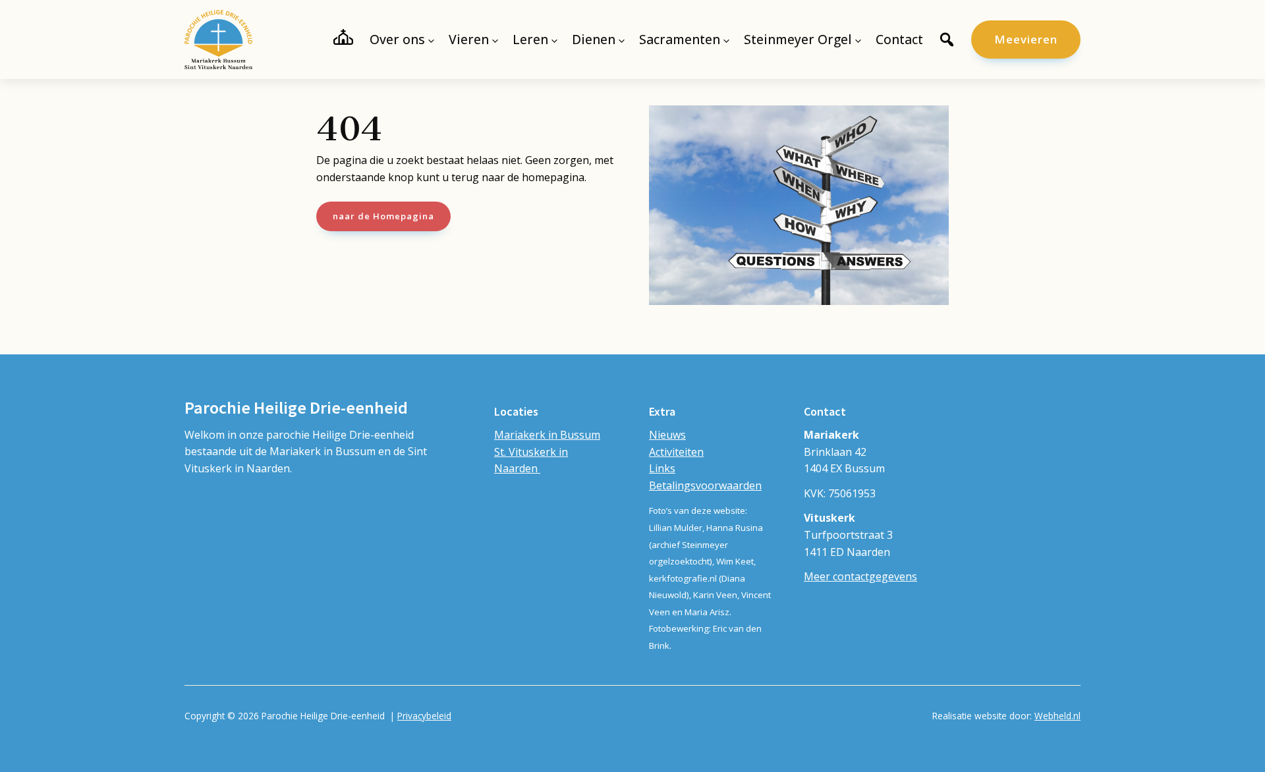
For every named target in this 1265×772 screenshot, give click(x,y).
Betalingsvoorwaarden (705, 485)
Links (662, 468)
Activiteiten (676, 452)
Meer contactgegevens (860, 576)
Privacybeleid (424, 715)
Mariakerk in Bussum (547, 434)
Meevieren (1025, 39)
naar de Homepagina (383, 216)
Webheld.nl (1057, 715)
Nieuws (667, 434)
